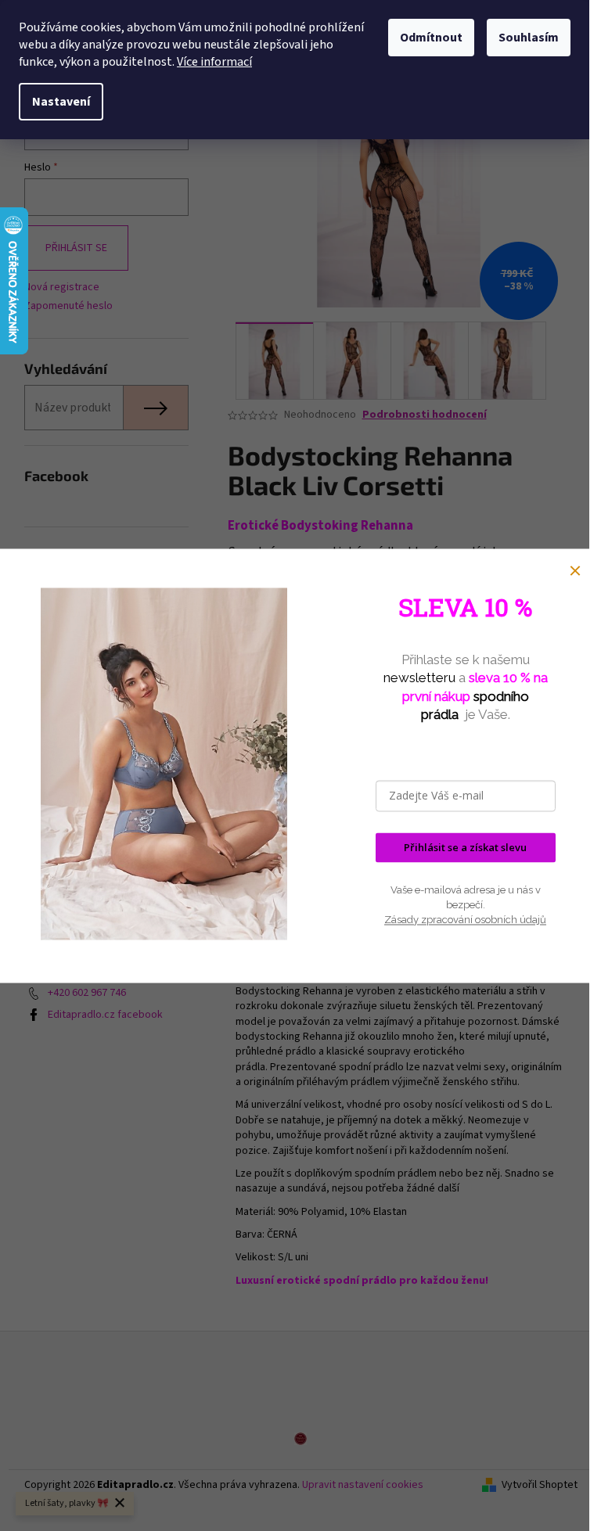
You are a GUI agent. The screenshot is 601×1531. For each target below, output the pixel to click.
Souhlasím (528, 37)
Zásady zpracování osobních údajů (465, 920)
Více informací (214, 61)
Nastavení (61, 101)
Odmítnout (431, 37)
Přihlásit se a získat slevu (465, 847)
